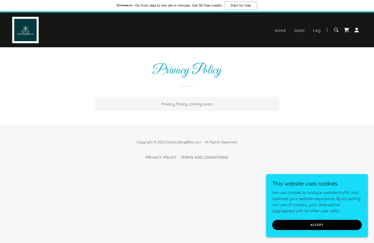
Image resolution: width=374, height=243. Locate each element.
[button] (357, 30)
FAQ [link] (317, 30)
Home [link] (280, 30)
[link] (25, 29)
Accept (316, 225)
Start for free (241, 5)
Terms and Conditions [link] (204, 157)
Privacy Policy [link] (161, 157)
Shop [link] (299, 30)
